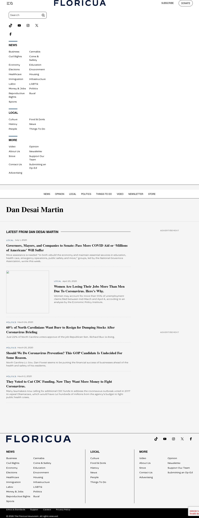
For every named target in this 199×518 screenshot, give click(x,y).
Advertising (15, 173)
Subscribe (167, 2)
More (143, 452)
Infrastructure (37, 79)
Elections (14, 70)
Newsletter (35, 151)
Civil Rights (15, 57)
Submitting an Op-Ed (180, 473)
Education (35, 65)
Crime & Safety (42, 463)
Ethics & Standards (15, 510)
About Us (14, 151)
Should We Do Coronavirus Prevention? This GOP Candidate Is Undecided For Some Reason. (64, 355)
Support (34, 510)
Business (14, 52)
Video (12, 147)
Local (72, 193)
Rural (32, 93)
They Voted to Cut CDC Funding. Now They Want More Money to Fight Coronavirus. (59, 383)
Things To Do (37, 129)
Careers (47, 510)
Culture (13, 120)
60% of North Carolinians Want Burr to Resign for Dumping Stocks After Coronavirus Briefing (60, 329)
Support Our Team (179, 468)
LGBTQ (33, 84)
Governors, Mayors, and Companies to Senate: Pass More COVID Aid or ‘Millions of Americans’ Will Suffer (67, 247)
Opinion (34, 147)
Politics (33, 89)
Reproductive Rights (18, 497)
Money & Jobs (17, 89)
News (32, 124)
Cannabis (34, 52)
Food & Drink (37, 120)
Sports (13, 102)
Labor (12, 84)
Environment (37, 70)
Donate (185, 3)
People (13, 129)
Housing (34, 74)
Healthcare (15, 74)
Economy (14, 65)
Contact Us (15, 165)
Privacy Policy (63, 510)
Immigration (16, 79)
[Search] (43, 15)
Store (12, 156)
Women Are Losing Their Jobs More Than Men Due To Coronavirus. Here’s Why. (89, 288)
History (13, 124)
